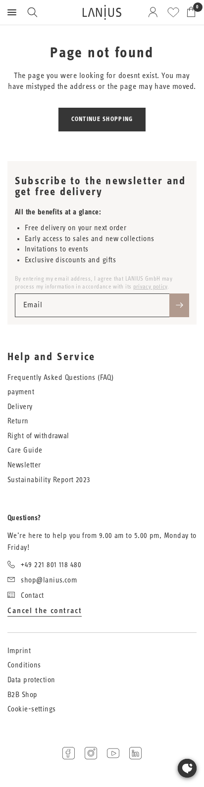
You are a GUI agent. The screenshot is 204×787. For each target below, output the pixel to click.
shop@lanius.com (49, 580)
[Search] (32, 12)
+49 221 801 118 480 (51, 565)
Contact (32, 595)
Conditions (24, 665)
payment (20, 392)
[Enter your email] (179, 305)
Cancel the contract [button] (44, 611)
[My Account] (154, 12)
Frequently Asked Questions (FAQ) (60, 377)
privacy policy (150, 287)
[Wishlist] (173, 12)
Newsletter (24, 465)
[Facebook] (68, 753)
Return (18, 421)
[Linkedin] (135, 753)
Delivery (20, 407)
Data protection (31, 680)
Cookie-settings (31, 709)
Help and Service (51, 357)
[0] (189, 12)
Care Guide (25, 450)
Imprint (19, 651)
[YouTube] (113, 753)
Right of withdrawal (38, 436)
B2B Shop (22, 695)
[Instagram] (91, 753)
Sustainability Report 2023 (49, 480)
